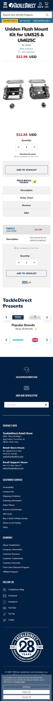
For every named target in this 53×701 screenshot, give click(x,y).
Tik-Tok (11, 614)
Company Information (12, 549)
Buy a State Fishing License (15, 518)
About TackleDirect (11, 545)
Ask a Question (28, 52)
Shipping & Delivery (11, 496)
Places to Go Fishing (12, 523)
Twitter (11, 620)
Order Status (8, 505)
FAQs (5, 527)
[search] (47, 15)
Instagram (13, 601)
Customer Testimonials (13, 558)
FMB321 (10, 228)
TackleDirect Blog (16, 589)
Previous (6, 317)
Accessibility (8, 487)
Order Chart (26, 197)
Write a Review (26, 49)
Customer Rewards (11, 563)
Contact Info (8, 491)
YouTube (12, 608)
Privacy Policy (20, 682)
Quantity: (26, 140)
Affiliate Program (10, 572)
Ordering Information (12, 500)
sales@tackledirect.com (13, 456)
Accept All (26, 697)
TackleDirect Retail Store (17, 433)
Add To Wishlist (26, 169)
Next (47, 317)
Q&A (26, 212)
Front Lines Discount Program (16, 567)
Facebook (12, 595)
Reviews (26, 205)
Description (26, 190)
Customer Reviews (11, 554)
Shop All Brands (24, 328)
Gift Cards (7, 514)
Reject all (26, 692)
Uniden (28, 45)
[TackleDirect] (22, 5)
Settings (26, 687)
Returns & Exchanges (12, 509)
